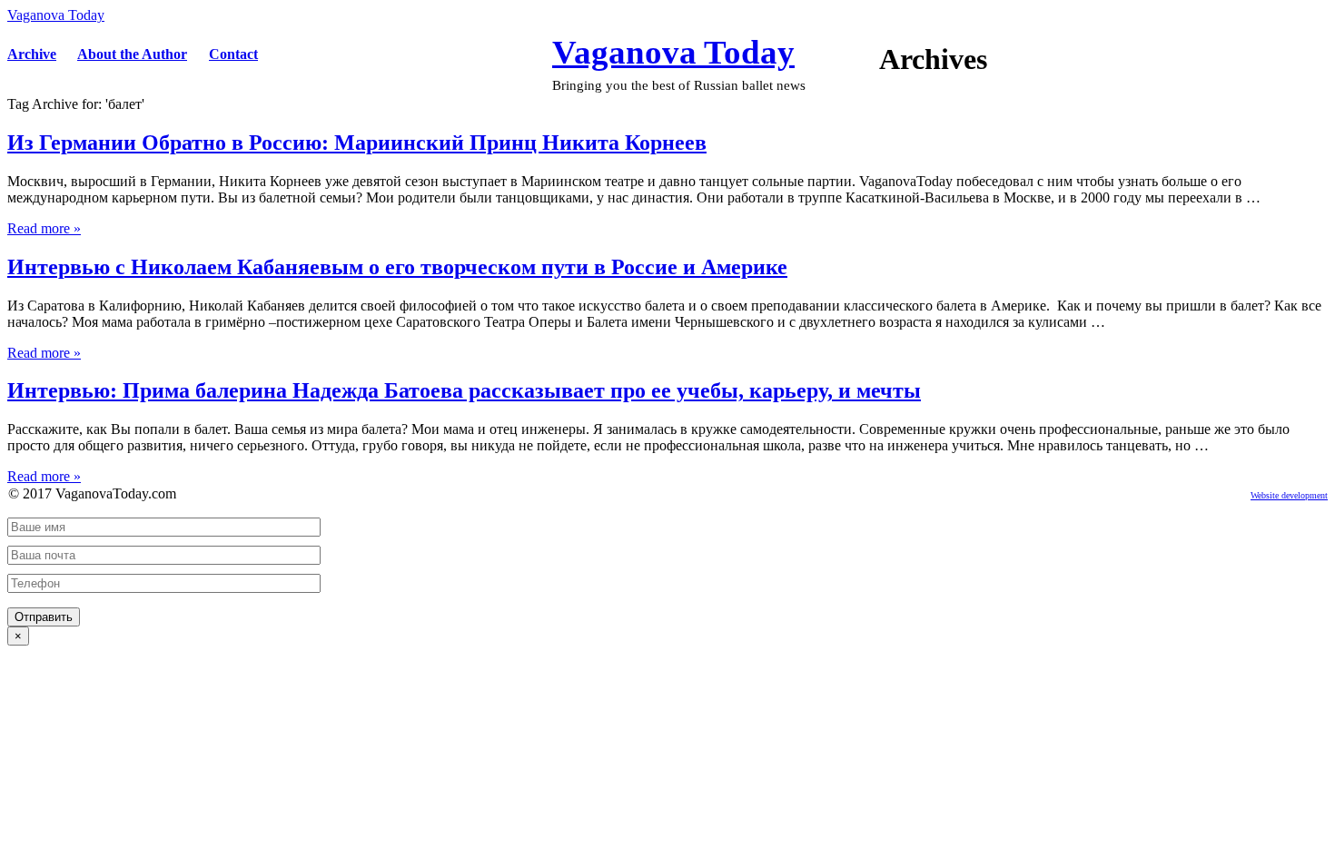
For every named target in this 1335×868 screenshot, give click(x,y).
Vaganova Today (55, 15)
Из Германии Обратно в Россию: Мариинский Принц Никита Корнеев (357, 142)
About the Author (132, 54)
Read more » (44, 228)
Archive (31, 54)
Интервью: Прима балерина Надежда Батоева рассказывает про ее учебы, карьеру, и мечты (464, 390)
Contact (233, 54)
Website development (1289, 495)
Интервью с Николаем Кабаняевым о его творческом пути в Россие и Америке (397, 267)
